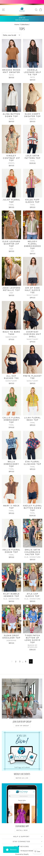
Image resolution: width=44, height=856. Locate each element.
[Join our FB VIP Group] (22, 699)
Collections (24, 24)
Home (16, 24)
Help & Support (21, 836)
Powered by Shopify (22, 854)
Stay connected (21, 841)
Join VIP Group (22, 725)
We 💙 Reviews (21, 846)
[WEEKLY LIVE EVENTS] (22, 751)
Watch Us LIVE (22, 778)
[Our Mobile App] (22, 803)
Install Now (22, 830)
